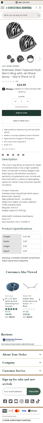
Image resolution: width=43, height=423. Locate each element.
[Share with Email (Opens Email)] (8, 155)
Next (39, 59)
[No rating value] (9, 81)
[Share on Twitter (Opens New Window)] (18, 155)
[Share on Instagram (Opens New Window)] (21, 401)
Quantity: (21, 96)
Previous (3, 59)
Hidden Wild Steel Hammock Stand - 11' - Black (30, 302)
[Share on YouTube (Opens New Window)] (16, 401)
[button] (2, 2)
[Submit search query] (38, 15)
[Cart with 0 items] (40, 8)
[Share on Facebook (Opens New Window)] (3, 155)
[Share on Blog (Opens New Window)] (32, 401)
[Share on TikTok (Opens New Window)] (38, 401)
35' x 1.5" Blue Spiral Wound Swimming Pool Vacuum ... (12, 302)
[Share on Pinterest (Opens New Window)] (23, 155)
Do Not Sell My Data (9, 416)
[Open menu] (2, 7)
